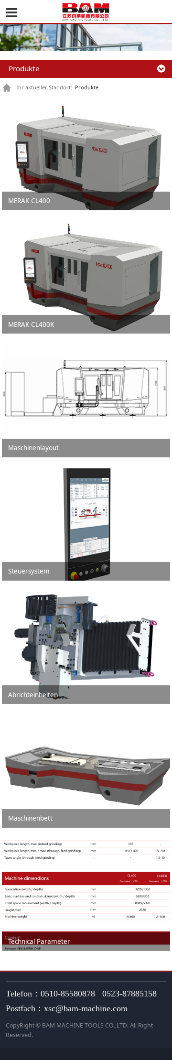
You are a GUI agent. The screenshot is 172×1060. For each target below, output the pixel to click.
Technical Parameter (39, 941)
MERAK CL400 (29, 200)
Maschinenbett (30, 818)
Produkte (86, 87)
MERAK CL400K (31, 324)
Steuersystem (29, 571)
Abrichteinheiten (33, 695)
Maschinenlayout (33, 447)
